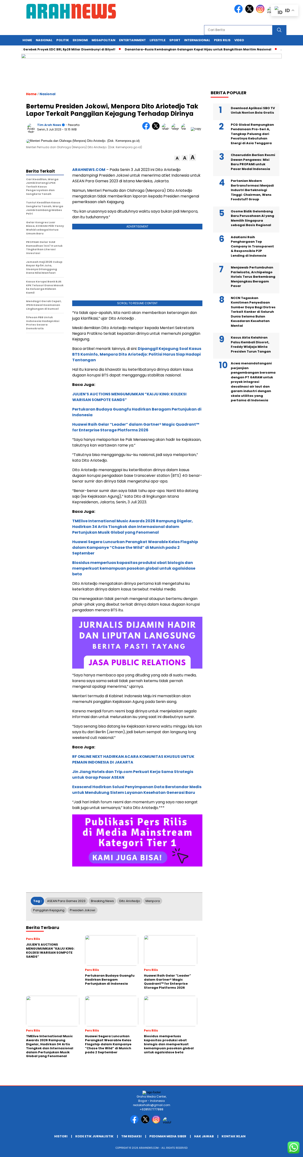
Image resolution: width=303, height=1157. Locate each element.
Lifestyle (157, 40)
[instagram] (261, 12)
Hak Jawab (204, 1136)
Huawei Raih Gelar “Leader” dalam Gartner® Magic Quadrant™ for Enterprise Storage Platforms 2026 (135, 427)
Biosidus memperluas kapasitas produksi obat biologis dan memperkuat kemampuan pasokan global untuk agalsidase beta (133, 568)
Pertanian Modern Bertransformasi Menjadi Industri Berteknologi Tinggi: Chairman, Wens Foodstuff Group (252, 190)
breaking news (102, 901)
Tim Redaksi (131, 1136)
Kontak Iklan (233, 1136)
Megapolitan (103, 40)
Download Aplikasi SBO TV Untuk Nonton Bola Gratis (253, 110)
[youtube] (168, 1122)
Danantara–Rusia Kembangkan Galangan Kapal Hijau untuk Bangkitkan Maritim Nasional (184, 49)
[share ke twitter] (157, 128)
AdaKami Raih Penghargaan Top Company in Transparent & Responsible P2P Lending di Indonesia (252, 246)
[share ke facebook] (147, 128)
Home (27, 40)
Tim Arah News (49, 125)
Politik (62, 40)
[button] (177, 158)
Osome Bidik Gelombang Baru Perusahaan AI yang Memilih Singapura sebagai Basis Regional (252, 218)
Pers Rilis (222, 40)
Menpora (153, 901)
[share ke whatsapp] (166, 128)
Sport (174, 40)
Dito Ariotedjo (129, 901)
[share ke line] (186, 128)
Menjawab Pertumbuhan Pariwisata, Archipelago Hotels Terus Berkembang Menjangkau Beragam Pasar (253, 276)
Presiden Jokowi (82, 910)
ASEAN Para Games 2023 (66, 901)
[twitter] (250, 12)
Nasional (44, 40)
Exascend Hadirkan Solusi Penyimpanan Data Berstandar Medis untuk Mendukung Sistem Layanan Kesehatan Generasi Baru (136, 789)
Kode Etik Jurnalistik (94, 1136)
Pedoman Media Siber (167, 1136)
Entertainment (132, 40)
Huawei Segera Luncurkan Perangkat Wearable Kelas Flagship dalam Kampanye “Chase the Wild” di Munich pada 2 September (135, 547)
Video (239, 40)
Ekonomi (80, 40)
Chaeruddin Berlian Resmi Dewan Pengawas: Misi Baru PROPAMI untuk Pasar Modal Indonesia (253, 162)
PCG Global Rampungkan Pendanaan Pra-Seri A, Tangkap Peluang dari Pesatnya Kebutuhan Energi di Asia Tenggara (252, 133)
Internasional (197, 40)
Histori (60, 1136)
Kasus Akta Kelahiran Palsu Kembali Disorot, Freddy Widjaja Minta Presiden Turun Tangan (251, 344)
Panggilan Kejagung (48, 910)
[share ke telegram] (176, 128)
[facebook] (239, 12)
